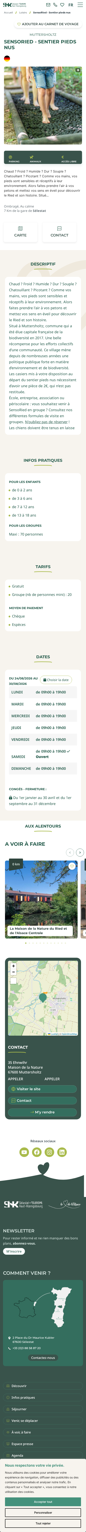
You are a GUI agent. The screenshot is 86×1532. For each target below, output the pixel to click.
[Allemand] (7, 59)
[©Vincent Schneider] (77, 70)
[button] (59, 232)
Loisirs (23, 12)
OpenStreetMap (69, 1033)
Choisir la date (57, 680)
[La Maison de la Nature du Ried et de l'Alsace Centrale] (41, 900)
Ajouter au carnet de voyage (50, 24)
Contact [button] (24, 1100)
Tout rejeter (43, 1523)
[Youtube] (24, 1152)
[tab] (25, 943)
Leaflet (54, 1033)
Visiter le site (28, 1089)
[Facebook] (37, 1152)
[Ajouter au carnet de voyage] (72, 866)
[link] (55, 5)
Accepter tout (43, 1501)
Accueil (8, 12)
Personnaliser (43, 1512)
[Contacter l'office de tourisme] (48, 5)
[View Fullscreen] (13, 981)
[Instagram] (49, 1152)
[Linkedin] (62, 1152)
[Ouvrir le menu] (80, 5)
